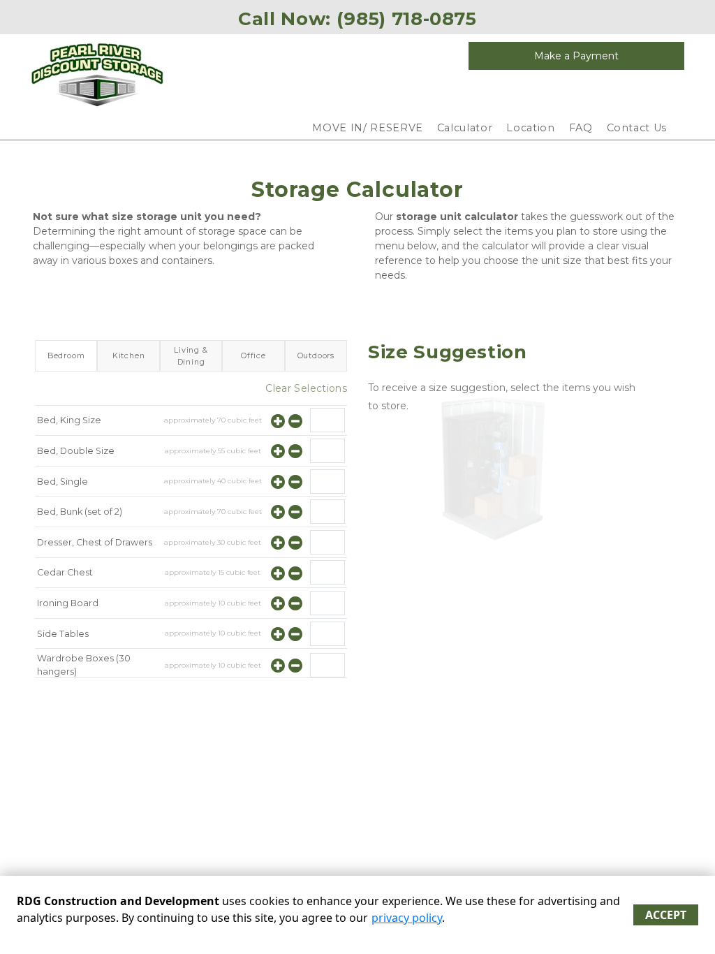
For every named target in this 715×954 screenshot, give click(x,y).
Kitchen (128, 355)
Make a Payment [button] (576, 56)
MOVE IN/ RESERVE (367, 128)
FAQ (581, 128)
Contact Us (637, 128)
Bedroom (66, 355)
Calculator (465, 128)
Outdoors (315, 355)
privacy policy (406, 917)
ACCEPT (665, 915)
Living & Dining (190, 355)
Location (530, 128)
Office (253, 355)
